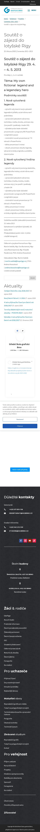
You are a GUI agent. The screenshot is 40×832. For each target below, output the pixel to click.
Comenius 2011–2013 (25, 51)
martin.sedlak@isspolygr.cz (15, 261)
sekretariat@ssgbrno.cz (20, 513)
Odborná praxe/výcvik (12, 648)
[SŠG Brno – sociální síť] (30, 540)
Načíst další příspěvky (20, 470)
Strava (33, 1)
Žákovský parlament (12, 632)
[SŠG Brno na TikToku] (34, 540)
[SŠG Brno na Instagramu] (25, 540)
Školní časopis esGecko (13, 636)
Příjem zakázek (10, 761)
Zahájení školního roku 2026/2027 (16, 291)
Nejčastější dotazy (11, 691)
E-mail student (25, 1)
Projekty (7, 770)
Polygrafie (8, 718)
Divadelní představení (12, 644)
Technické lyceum (10, 727)
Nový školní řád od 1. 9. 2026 (14, 298)
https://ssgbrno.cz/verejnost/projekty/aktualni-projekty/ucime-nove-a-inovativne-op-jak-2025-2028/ (20, 370)
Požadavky (33, 4)
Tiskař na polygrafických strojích (16, 708)
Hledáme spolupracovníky (14, 774)
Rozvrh (12, 1)
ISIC (5, 640)
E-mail (18, 1)
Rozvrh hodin (9, 620)
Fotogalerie (8, 786)
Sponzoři (7, 782)
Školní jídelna (9, 657)
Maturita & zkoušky (11, 653)
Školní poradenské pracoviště (15, 628)
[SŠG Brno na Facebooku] (21, 540)
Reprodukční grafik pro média (15, 704)
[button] (17, 330)
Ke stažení (8, 665)
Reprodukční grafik (11, 740)
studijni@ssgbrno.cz (18, 531)
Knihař (6, 748)
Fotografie (8, 661)
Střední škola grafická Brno (19, 346)
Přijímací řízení (9, 678)
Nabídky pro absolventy (13, 778)
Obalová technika (10, 723)
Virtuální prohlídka (11, 687)
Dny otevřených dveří (12, 682)
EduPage (6, 1)
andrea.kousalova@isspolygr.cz (17, 267)
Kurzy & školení (10, 765)
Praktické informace (12, 624)
